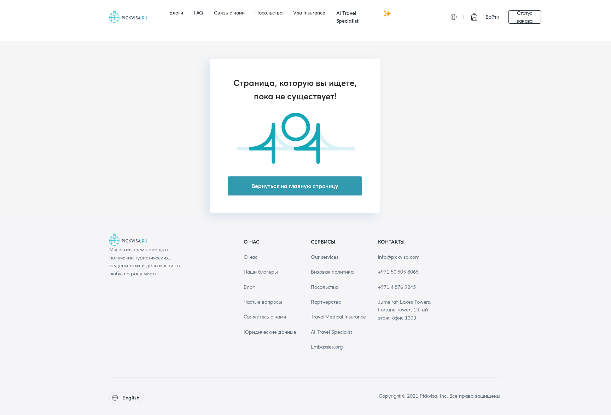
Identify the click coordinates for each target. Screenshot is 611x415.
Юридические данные (270, 332)
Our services (324, 257)
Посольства (268, 13)
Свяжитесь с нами (265, 317)
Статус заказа (525, 17)
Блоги (176, 13)
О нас (250, 257)
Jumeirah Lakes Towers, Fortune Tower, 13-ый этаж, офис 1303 (404, 310)
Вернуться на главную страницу (294, 185)
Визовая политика (332, 272)
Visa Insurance (309, 13)
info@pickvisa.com (398, 257)
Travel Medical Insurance (338, 317)
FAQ (199, 13)
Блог (249, 287)
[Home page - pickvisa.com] (130, 17)
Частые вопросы (263, 302)
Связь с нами (229, 13)
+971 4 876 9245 (397, 287)
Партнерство (326, 302)
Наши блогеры (261, 272)
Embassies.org (327, 347)
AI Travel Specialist (347, 17)
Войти (492, 17)
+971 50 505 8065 (398, 272)
